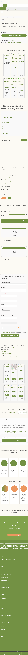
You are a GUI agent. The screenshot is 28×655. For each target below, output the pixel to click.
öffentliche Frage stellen (14, 440)
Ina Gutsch (6, 58)
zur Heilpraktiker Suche (1, 5)
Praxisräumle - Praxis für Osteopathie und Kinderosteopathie (14, 391)
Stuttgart (5, 179)
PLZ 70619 (9, 177)
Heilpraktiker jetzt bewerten (15, 221)
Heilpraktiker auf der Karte (7, 38)
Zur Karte (4, 351)
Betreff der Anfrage (5, 282)
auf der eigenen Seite (14, 496)
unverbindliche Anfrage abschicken (9, 335)
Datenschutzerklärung (7, 332)
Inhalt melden (22, 412)
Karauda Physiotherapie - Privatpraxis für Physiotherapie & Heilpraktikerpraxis (14, 373)
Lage (8, 9)
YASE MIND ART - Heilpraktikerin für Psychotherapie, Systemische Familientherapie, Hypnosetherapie (21, 391)
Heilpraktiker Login (6, 646)
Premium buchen (5, 584)
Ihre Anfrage (4, 287)
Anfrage (25, 9)
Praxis (3, 113)
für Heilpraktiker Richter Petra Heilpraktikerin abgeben (4, 471)
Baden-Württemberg (11, 181)
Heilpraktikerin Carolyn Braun (14, 66)
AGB (2, 608)
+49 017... (7, 40)
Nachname (3, 299)
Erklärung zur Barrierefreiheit (7, 615)
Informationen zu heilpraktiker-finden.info (9, 569)
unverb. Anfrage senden (15, 35)
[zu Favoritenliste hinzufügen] (2, 12)
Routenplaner (24, 140)
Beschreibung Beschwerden (7, 315)
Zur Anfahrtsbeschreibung (7, 353)
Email (2, 304)
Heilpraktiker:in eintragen (14, 535)
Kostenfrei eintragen (5, 580)
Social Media (5, 122)
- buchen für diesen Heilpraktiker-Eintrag (23, 497)
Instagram (3, 633)
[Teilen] (23, 653)
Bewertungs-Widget (5, 587)
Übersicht (2, 9)
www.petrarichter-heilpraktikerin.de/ (15, 42)
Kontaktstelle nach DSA (5, 605)
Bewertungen (19, 9)
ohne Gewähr (12, 412)
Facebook (3, 629)
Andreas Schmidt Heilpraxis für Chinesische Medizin (21, 89)
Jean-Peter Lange (21, 62)
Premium (25, 52)
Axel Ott (7, 87)
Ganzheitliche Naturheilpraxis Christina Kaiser (14, 88)
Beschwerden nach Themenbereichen (7, 128)
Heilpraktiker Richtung (8, 117)
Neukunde (3, 320)
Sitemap (2, 618)
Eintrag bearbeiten (4, 577)
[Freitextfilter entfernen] (22, 2)
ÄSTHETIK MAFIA (21, 370)
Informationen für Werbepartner (7, 590)
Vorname (3, 293)
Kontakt (9, 197)
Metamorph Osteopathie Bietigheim (6, 391)
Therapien (5, 133)
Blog (2, 566)
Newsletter (3, 636)
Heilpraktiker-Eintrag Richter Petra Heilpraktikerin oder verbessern (5, 498)
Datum (2, 309)
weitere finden (13, 470)
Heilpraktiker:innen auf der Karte (7, 556)
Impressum (3, 601)
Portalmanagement (5, 622)
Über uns (3, 562)
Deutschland (6, 183)
